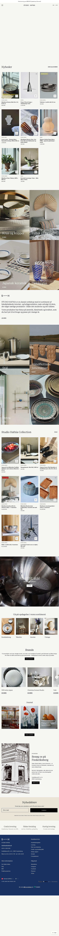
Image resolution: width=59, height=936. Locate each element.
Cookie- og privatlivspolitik (37, 849)
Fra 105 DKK (4, 546)
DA (16, 878)
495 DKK (22, 144)
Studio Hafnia (4, 100)
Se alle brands (29, 658)
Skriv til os (35, 782)
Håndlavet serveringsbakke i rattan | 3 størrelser (47, 506)
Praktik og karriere (6, 871)
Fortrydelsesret (34, 856)
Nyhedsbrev (34, 864)
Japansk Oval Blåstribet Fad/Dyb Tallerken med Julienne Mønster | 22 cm (10, 469)
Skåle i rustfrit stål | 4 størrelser (10, 544)
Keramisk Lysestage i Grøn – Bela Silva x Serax (29, 179)
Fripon (22, 100)
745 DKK (42, 470)
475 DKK (22, 510)
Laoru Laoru (4, 137)
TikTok (32, 873)
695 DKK (3, 105)
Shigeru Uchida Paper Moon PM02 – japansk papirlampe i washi (47, 141)
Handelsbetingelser (35, 842)
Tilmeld (43, 810)
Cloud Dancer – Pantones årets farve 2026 (48, 722)
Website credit (12, 881)
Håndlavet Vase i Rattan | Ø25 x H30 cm (10, 179)
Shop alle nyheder (52, 66)
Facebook (33, 868)
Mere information (7, 861)
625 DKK (22, 469)
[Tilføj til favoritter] (17, 74)
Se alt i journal (29, 734)
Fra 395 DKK (42, 509)
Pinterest (33, 871)
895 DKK (3, 181)
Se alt (55, 431)
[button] (53, 5)
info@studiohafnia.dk (7, 845)
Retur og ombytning (36, 847)
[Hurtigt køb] (16, 500)
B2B (3, 868)
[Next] (56, 677)
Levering (33, 844)
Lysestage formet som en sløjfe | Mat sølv (29, 545)
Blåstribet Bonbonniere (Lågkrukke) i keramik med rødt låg (29, 507)
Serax (22, 176)
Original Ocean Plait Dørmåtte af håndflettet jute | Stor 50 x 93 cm (48, 468)
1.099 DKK (4, 142)
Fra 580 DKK (4, 509)
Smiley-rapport (34, 851)
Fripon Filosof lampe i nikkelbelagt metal (26, 103)
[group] (29, 1)
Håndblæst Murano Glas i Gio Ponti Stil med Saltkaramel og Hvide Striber (28, 141)
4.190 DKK (23, 105)
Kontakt (33, 854)
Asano (41, 137)
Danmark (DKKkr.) (8, 878)
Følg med (34, 861)
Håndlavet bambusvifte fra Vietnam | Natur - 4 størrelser (9, 506)
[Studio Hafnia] (29, 5)
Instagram (33, 866)
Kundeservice (35, 839)
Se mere (4, 237)
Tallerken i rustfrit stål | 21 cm (47, 102)
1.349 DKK (42, 144)
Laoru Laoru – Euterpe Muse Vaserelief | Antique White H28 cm (10, 140)
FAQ (3, 866)
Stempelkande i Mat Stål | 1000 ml (29, 467)
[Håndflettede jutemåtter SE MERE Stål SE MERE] (29, 34)
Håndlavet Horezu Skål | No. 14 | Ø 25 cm (10, 103)
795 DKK (22, 181)
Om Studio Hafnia (6, 864)
